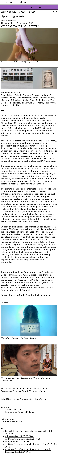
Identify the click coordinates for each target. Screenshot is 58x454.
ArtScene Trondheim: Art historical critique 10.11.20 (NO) (31, 445)
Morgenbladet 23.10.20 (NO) (19, 441)
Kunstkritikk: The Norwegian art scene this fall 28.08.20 (28, 432)
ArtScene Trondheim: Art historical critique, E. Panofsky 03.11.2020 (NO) (28, 450)
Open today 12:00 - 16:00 (29, 11)
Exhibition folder (13, 421)
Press (5, 428)
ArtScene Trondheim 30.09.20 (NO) (22, 439)
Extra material (9, 419)
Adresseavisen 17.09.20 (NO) (19, 436)
